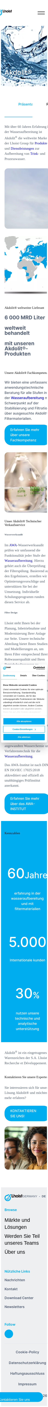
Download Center (19, 1298)
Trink (34, 154)
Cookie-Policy (27, 1352)
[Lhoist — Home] (13, 1197)
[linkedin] (9, 1334)
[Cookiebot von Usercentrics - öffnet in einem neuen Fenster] (34, 668)
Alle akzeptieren (24, 721)
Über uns (15, 1252)
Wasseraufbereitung (27, 398)
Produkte (41, 143)
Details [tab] (23, 675)
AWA (13, 545)
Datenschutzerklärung (27, 1363)
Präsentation (25, 104)
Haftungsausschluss (27, 1373)
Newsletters (15, 1307)
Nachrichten (15, 1280)
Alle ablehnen (24, 737)
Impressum (27, 1384)
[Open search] (30, 13)
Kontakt (11, 1289)
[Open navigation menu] (41, 13)
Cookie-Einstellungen (23, 729)
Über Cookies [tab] (38, 675)
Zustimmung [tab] (9, 675)
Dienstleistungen (22, 148)
